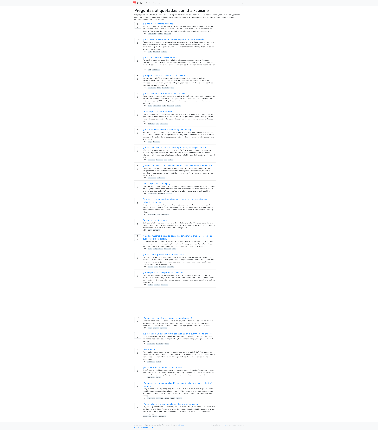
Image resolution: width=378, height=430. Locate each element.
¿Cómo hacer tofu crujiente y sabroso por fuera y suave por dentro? (174, 147)
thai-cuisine (167, 33)
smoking (156, 285)
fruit (150, 69)
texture (171, 160)
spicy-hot (169, 193)
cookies (150, 285)
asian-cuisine (152, 33)
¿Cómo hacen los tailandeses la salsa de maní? (164, 93)
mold (174, 248)
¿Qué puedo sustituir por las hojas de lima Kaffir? (165, 75)
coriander (179, 398)
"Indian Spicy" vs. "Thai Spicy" (157, 183)
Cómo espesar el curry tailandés (158, 111)
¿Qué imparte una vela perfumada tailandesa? (164, 272)
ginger (166, 343)
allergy (167, 398)
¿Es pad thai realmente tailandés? (158, 24)
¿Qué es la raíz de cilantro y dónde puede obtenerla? (167, 318)
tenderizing (171, 266)
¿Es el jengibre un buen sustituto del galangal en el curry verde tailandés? (177, 334)
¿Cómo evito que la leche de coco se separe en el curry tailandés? (174, 39)
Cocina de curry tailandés (155, 220)
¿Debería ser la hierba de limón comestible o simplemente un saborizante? (177, 165)
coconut (164, 51)
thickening (151, 123)
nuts (164, 105)
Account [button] (239, 3)
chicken (150, 266)
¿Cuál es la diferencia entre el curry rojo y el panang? (167, 129)
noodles (160, 33)
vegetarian (151, 160)
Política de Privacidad (147, 427)
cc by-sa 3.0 (224, 425)
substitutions (152, 87)
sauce (150, 105)
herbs (158, 87)
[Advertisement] (175, 303)
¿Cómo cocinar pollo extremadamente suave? (164, 254)
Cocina (148, 3)
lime (172, 87)
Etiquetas (156, 3)
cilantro (173, 398)
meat (156, 266)
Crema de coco (150, 349)
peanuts (178, 105)
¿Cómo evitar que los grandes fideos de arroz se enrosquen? (171, 404)
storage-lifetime (157, 248)
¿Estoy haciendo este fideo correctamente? (163, 367)
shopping (155, 328)
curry (150, 51)
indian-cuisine (152, 193)
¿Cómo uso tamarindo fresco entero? (160, 57)
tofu (166, 160)
